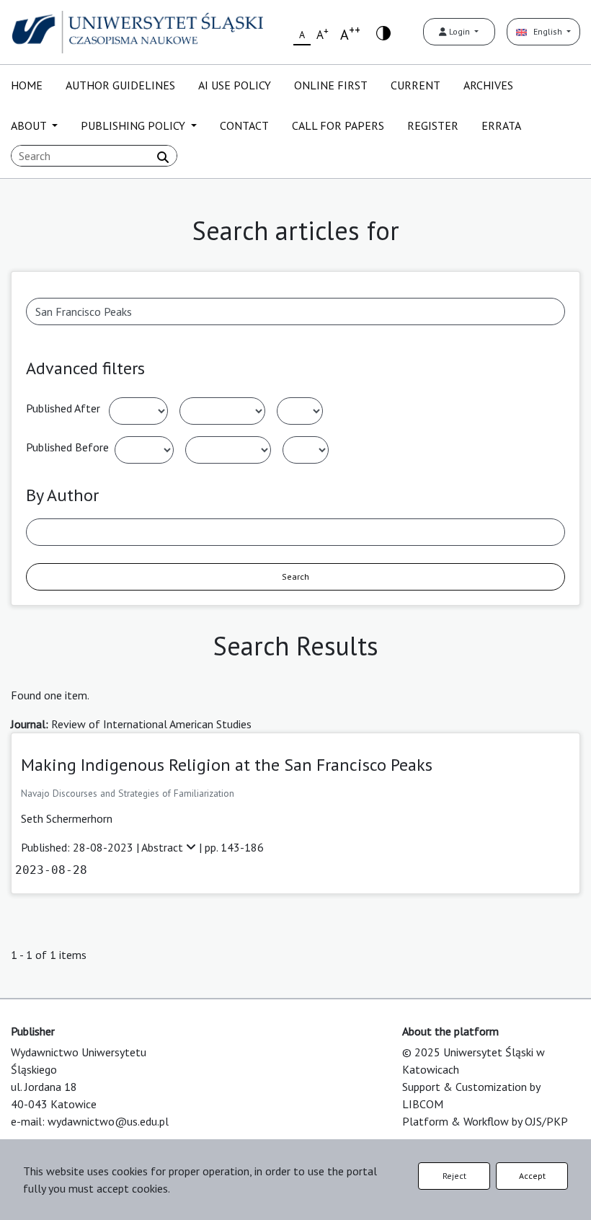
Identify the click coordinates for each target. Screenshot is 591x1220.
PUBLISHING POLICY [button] (134, 125)
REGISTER (432, 125)
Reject (454, 1175)
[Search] (163, 157)
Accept (532, 1175)
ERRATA (501, 125)
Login (459, 31)
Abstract (163, 847)
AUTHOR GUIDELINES (120, 85)
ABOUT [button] (30, 125)
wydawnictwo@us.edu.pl (108, 1121)
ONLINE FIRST (331, 85)
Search (295, 576)
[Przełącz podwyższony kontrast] (383, 32)
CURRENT (415, 85)
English (545, 31)
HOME (27, 85)
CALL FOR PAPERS (338, 125)
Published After (63, 408)
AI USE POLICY (234, 85)
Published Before (67, 447)
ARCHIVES (488, 85)
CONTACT (244, 125)
